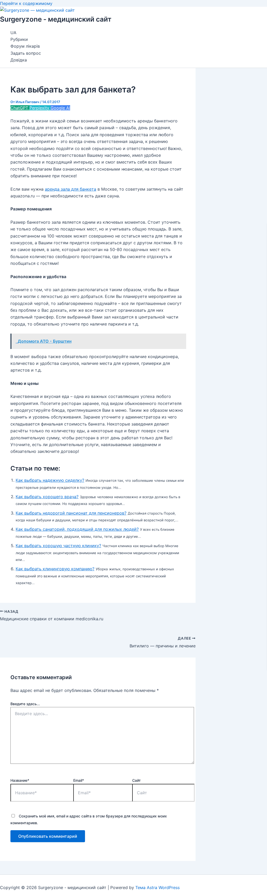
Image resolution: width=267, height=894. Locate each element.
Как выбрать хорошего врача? (47, 496)
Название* (19, 780)
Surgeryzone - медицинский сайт (55, 19)
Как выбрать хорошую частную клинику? (58, 545)
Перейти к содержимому (26, 3)
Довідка (18, 59)
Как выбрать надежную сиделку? (50, 480)
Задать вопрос (25, 53)
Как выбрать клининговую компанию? (55, 568)
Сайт (136, 780)
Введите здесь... (25, 704)
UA (13, 32)
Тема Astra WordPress (157, 887)
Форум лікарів (25, 46)
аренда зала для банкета (70, 189)
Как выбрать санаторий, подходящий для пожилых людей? (77, 529)
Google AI (60, 107)
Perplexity (40, 107)
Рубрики (19, 39)
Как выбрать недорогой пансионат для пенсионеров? (71, 513)
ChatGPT (19, 107)
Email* (78, 780)
